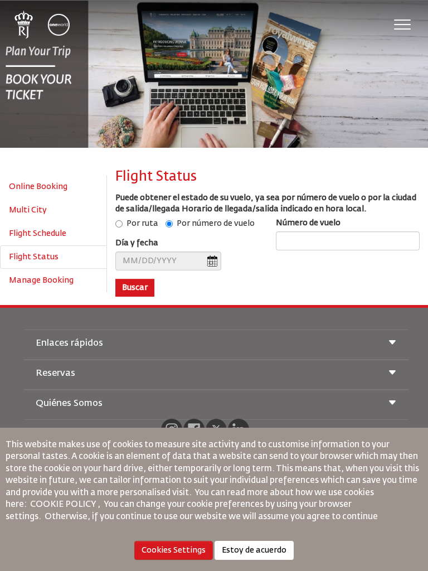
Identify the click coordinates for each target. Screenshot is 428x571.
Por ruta (142, 224)
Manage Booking (41, 280)
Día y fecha (136, 243)
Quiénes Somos (69, 403)
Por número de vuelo (216, 224)
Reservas (55, 373)
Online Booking (38, 187)
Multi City (28, 210)
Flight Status (34, 257)
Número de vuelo (308, 223)
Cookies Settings (174, 550)
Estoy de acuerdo (254, 550)
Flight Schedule (37, 234)
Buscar (135, 288)
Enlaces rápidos (69, 343)
